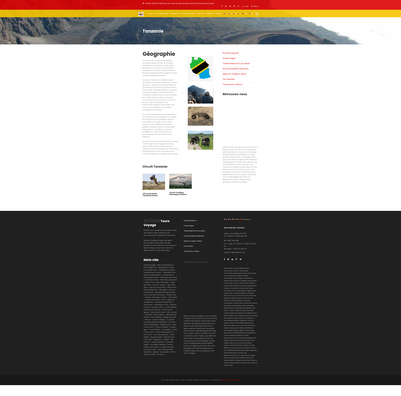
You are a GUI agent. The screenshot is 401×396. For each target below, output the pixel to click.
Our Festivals (229, 79)
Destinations (175, 13)
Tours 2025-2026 (161, 13)
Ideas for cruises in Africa (234, 74)
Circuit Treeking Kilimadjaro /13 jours (178, 193)
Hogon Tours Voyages (231, 380)
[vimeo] (234, 6)
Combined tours (188, 13)
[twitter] (230, 6)
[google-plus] (226, 6)
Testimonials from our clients (236, 63)
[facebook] (222, 6)
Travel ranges (229, 58)
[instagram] (238, 6)
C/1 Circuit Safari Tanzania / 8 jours (150, 195)
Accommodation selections (236, 68)
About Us (200, 13)
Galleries (209, 13)
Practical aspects (231, 53)
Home (150, 13)
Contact (218, 13)
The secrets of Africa (232, 84)
